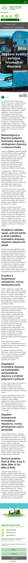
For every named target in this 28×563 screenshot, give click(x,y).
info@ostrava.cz (11, 532)
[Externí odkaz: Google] (25, 96)
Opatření (7, 97)
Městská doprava (10, 24)
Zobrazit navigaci (25, 2)
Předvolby (14, 558)
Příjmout (14, 549)
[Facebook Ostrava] (6, 16)
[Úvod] (1, 24)
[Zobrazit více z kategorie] (4, 51)
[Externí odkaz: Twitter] (23, 96)
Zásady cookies (13, 561)
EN (21, 19)
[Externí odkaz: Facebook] (20, 96)
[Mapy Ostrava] (17, 16)
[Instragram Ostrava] (2, 16)
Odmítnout (14, 554)
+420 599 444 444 (11, 530)
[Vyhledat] (17, 20)
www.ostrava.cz (10, 535)
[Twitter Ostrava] (11, 16)
